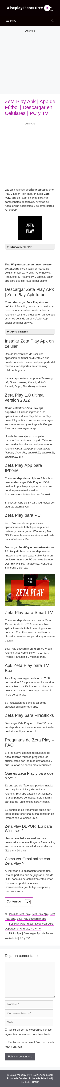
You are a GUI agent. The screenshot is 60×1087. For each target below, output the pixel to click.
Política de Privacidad (40, 1078)
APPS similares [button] (19, 331)
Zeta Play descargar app (31, 918)
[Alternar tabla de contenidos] (26, 902)
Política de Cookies (17, 1078)
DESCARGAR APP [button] (21, 246)
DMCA (35, 1082)
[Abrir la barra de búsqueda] (52, 21)
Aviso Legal (46, 1074)
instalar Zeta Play (19, 914)
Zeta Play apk (40, 914)
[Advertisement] (30, 63)
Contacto (25, 1082)
